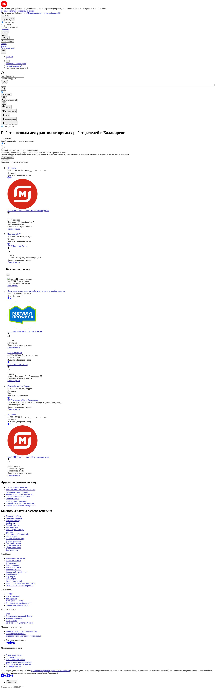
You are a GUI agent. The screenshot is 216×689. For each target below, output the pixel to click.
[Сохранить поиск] (3, 88)
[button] (3, 44)
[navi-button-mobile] (3, 51)
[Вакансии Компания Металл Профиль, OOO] (111, 315)
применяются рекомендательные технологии (50, 671)
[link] (5, 37)
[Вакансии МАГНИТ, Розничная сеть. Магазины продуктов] (111, 194)
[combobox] (12, 76)
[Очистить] (4, 82)
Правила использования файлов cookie (43, 13)
